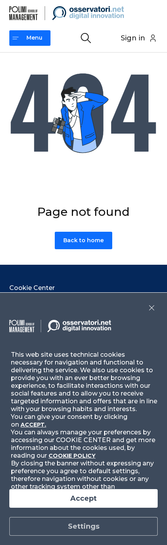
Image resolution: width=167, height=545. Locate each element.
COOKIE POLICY (72, 455)
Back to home (83, 240)
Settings (83, 526)
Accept (83, 498)
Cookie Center (32, 288)
